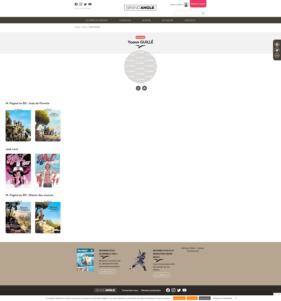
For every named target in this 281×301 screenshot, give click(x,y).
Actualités (167, 20)
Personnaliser (205, 298)
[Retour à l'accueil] (140, 7)
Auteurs (146, 20)
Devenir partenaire (151, 290)
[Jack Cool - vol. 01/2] (49, 170)
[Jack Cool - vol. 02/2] (20, 170)
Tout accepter (179, 298)
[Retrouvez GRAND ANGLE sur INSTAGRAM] (80, 4)
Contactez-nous (130, 290)
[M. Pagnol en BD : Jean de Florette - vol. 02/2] (20, 124)
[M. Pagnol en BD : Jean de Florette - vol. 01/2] (49, 124)
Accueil (77, 27)
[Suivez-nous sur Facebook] (277, 44)
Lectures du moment (97, 20)
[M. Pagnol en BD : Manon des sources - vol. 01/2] (49, 216)
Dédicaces (190, 20)
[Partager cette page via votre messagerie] (277, 55)
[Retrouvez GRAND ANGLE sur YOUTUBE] (89, 4)
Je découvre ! (107, 271)
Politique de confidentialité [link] (222, 298)
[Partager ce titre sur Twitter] (277, 49)
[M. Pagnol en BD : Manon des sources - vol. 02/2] (20, 216)
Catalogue (125, 20)
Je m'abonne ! (161, 274)
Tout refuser (192, 298)
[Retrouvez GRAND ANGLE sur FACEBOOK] (76, 4)
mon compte (176, 4)
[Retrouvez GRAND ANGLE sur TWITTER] (85, 4)
